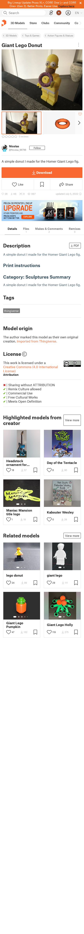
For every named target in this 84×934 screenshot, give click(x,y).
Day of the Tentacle (62, 463)
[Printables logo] (4, 23)
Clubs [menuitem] (45, 23)
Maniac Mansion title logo (19, 512)
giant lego (54, 575)
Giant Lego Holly (60, 625)
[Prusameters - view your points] (58, 12)
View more (72, 420)
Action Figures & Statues (60, 35)
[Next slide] (78, 122)
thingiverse (11, 311)
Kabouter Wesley (60, 512)
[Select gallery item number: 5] (28, 617)
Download (44, 172)
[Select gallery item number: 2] (21, 455)
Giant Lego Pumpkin (14, 625)
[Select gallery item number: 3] (25, 455)
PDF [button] (76, 245)
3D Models (11, 35)
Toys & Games (32, 35)
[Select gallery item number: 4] (67, 455)
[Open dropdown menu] (78, 44)
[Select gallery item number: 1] (17, 455)
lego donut (14, 575)
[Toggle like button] (8, 470)
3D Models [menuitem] (18, 23)
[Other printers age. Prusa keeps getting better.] (42, 210)
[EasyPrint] (51, 12)
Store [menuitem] (33, 23)
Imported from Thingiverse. (37, 341)
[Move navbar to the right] (80, 23)
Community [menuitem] (62, 23)
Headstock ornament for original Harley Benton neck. (17, 463)
